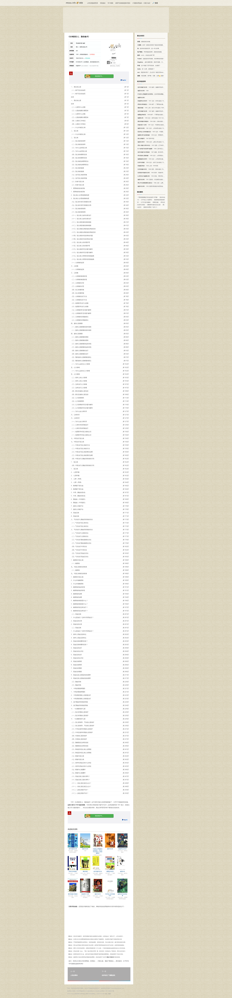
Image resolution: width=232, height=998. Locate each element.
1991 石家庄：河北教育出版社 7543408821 (154, 179)
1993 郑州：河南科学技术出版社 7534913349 (157, 172)
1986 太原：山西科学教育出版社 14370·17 (157, 183)
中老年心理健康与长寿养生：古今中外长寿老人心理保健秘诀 (97, 851)
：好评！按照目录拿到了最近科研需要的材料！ (152, 45)
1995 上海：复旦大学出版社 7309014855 (152, 108)
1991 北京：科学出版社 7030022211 (153, 101)
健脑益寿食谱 (110, 871)
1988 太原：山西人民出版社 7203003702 (153, 142)
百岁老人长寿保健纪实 (110, 894)
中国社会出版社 (160, 94)
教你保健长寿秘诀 (72, 894)
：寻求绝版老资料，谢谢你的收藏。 (150, 52)
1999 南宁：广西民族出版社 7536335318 (154, 114)
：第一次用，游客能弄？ (146, 69)
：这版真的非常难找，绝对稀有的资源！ (150, 58)
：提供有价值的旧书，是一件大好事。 (148, 48)
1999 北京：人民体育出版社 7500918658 (154, 159)
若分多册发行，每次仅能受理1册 (90, 66)
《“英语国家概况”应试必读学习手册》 (147, 197)
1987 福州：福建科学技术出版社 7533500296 (156, 111)
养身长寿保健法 (73, 871)
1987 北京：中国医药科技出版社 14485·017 (157, 132)
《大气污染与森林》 (145, 202)
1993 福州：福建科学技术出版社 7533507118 (156, 87)
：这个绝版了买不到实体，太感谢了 (148, 65)
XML (106, 994)
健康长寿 (122, 871)
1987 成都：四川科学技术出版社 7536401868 (157, 152)
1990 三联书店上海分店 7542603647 (156, 148)
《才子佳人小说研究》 (146, 200)
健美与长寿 (85, 849)
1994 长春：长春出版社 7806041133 (154, 121)
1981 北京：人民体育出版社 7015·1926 (152, 128)
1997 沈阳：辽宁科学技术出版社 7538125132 (157, 145)
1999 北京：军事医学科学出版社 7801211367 (157, 135)
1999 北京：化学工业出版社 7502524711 (153, 162)
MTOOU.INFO (84, 994)
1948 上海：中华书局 (147, 166)
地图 (109, 994)
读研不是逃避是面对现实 (122, 3)
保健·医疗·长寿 (85, 894)
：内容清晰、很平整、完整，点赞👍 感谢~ (150, 76)
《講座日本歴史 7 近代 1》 (150, 207)
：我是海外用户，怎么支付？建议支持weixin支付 (152, 72)
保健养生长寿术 (122, 849)
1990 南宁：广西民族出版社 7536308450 (154, 104)
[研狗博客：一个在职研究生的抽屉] (74, 2)
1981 (143, 90)
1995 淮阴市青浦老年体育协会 (150, 186)
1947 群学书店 (145, 138)
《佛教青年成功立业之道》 (153, 205)
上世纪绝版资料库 (92, 3)
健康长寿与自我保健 (122, 894)
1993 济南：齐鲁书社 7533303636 (154, 176)
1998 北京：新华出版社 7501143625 (151, 118)
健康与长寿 (110, 849)
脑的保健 (85, 871)
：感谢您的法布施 (143, 41)
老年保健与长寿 (73, 849)
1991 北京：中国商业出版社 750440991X (154, 125)
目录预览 (92, 54)
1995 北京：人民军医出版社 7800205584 (155, 155)
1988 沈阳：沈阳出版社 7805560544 (153, 169)
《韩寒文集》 (155, 202)
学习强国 (110, 3)
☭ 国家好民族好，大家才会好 (141, 3)
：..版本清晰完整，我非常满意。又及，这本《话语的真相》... (157, 62)
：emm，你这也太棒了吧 (145, 55)
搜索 (156, 3)
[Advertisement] (116, 20)
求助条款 (102, 3)
